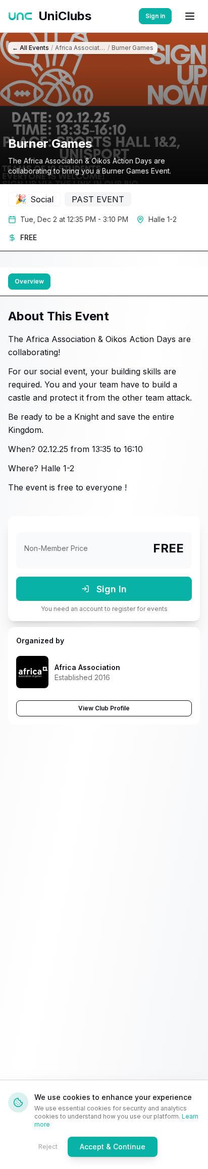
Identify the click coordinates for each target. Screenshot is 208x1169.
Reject (48, 1146)
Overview (29, 281)
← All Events (30, 47)
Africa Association (80, 47)
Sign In (111, 589)
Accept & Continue (112, 1146)
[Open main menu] (190, 16)
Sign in (155, 16)
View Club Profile (104, 708)
